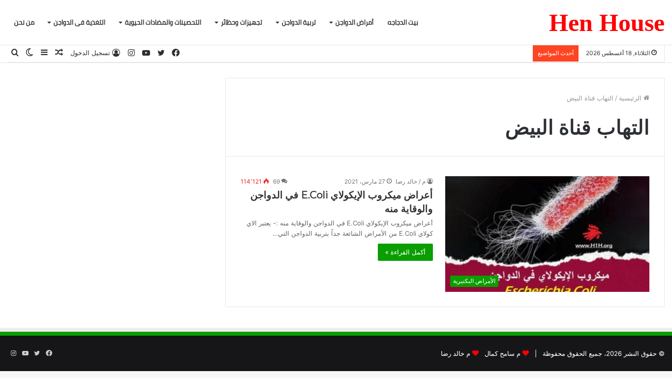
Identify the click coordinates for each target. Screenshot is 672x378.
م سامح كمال (502, 353)
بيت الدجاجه (403, 22)
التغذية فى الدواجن (79, 22)
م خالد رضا (455, 353)
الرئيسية (631, 98)
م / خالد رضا (411, 181)
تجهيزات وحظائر (241, 22)
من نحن (24, 22)
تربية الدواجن (299, 22)
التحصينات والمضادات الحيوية (163, 22)
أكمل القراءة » (405, 252)
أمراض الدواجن (354, 22)
